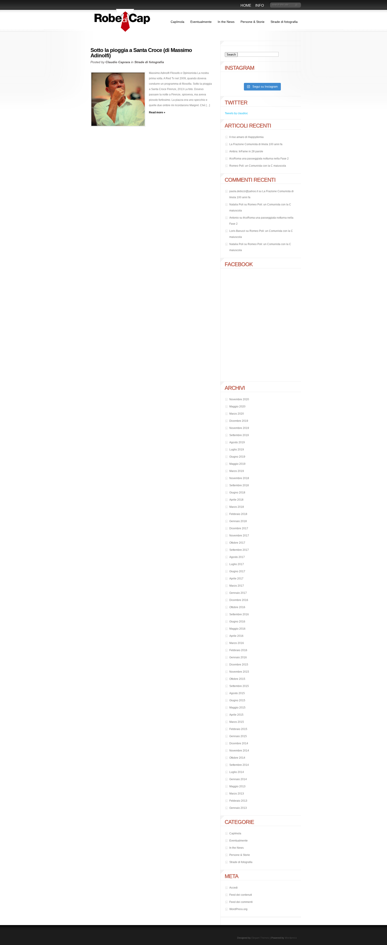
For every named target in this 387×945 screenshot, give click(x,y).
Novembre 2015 (239, 671)
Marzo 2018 (236, 506)
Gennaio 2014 (238, 779)
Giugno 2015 (237, 700)
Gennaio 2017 (238, 592)
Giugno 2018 (237, 492)
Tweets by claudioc (236, 113)
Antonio (234, 217)
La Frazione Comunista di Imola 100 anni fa (255, 144)
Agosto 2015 (237, 693)
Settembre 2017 (239, 549)
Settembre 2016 (239, 614)
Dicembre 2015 (238, 664)
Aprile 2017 (236, 578)
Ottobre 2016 (237, 607)
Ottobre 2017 (237, 542)
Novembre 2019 (239, 428)
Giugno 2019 (237, 456)
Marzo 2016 (236, 643)
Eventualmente (201, 22)
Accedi (233, 887)
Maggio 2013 (237, 786)
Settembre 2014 (239, 764)
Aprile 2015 (236, 714)
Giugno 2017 (237, 571)
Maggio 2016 (237, 628)
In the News (226, 22)
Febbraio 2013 (238, 800)
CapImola (177, 22)
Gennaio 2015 (238, 736)
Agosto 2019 (237, 442)
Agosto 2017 (237, 557)
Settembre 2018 (239, 485)
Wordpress (291, 937)
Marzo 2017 (236, 585)
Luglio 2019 (236, 449)
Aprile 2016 (236, 635)
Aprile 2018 (236, 499)
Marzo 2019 (236, 471)
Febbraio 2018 (238, 514)
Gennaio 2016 (238, 657)
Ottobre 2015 (237, 678)
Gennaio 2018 (238, 521)
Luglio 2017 (236, 564)
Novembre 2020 (239, 399)
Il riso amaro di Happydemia (246, 137)
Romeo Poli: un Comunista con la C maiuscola (257, 165)
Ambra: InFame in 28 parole (246, 151)
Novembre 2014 (239, 750)
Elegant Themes (260, 937)
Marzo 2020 (236, 413)
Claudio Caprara (117, 62)
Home (246, 5)
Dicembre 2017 (238, 528)
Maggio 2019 (237, 463)
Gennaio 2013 (238, 807)
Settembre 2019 (239, 435)
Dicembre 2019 (238, 420)
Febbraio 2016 (238, 650)
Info (259, 5)
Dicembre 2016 (238, 600)
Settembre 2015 (239, 686)
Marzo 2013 (236, 793)
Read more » (157, 112)
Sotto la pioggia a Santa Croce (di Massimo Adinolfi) (141, 52)
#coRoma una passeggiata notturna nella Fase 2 (259, 158)
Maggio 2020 (237, 406)
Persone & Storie (252, 22)
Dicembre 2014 (238, 743)
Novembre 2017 (239, 535)
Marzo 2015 (236, 721)
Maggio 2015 (237, 707)
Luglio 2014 (236, 772)
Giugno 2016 (237, 621)
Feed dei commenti (241, 902)
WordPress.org (238, 909)
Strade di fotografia (284, 22)
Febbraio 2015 (238, 729)
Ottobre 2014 (237, 757)
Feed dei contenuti (240, 894)
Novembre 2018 (239, 478)
